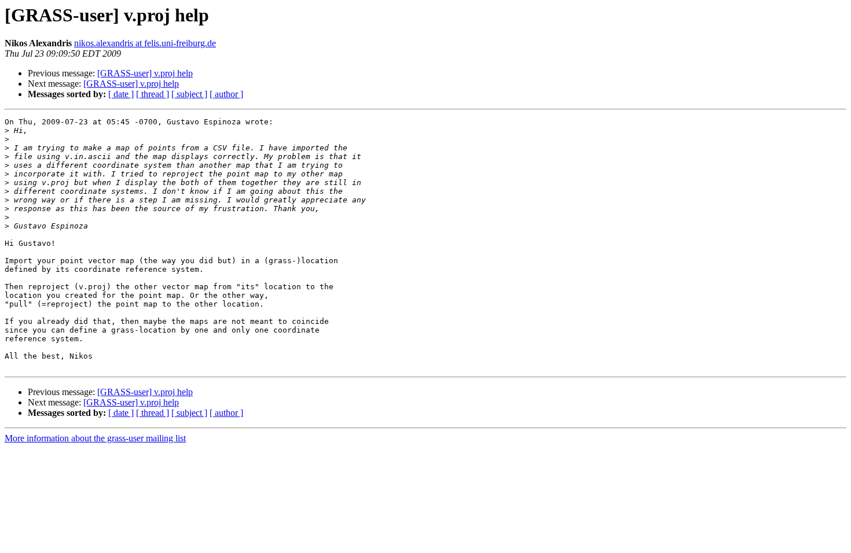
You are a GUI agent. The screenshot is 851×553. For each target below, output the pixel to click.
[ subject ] (189, 94)
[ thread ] (152, 94)
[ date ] (121, 94)
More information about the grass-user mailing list (95, 438)
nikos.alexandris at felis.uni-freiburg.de (145, 43)
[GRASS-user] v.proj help (145, 73)
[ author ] (226, 94)
